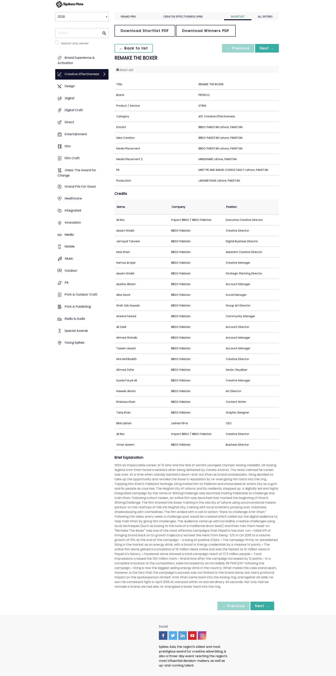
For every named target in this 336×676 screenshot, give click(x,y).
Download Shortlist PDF (145, 30)
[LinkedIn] (182, 635)
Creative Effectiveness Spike (183, 16)
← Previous (238, 48)
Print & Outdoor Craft (81, 294)
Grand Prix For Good (80, 186)
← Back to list (133, 48)
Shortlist (238, 16)
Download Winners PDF (205, 30)
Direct (69, 122)
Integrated (73, 210)
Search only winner (75, 43)
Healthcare (73, 198)
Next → (267, 48)
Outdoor (71, 270)
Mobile (70, 246)
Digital (69, 98)
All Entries (265, 16)
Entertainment (76, 134)
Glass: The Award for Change (77, 173)
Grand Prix (128, 16)
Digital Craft (74, 110)
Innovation (73, 222)
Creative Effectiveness (82, 74)
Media (69, 234)
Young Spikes (74, 343)
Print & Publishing (78, 306)
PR (66, 282)
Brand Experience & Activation (76, 60)
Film (68, 146)
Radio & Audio (75, 318)
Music (69, 258)
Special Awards (76, 330)
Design (70, 86)
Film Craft (72, 158)
